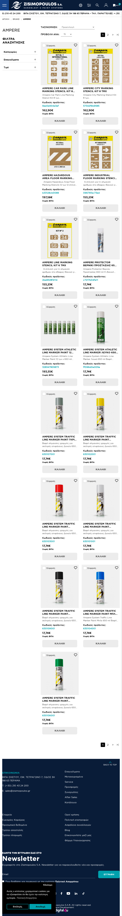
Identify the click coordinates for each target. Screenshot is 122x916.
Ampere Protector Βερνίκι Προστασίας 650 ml (99, 265)
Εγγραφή (109, 874)
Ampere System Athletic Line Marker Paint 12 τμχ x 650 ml (59, 352)
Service (69, 782)
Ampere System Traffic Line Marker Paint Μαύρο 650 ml (58, 613)
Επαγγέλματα (72, 771)
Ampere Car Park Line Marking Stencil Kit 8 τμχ (57, 91)
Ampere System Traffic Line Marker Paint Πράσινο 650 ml (58, 700)
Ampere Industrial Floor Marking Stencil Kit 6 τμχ (99, 178)
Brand (16, 19)
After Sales (71, 797)
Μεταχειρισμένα (74, 776)
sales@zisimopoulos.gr (17, 791)
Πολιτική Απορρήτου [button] (27, 898)
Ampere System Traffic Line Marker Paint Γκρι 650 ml (58, 439)
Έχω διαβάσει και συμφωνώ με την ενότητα (41, 881)
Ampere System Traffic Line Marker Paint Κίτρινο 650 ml (99, 439)
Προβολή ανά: (50, 34)
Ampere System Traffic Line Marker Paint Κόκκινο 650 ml (58, 526)
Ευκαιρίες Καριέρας (13, 820)
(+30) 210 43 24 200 (17, 785)
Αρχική (5, 19)
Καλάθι (60, 120)
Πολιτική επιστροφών (77, 820)
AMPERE (27, 19)
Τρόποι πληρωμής (12, 835)
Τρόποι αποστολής (12, 830)
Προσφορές (71, 787)
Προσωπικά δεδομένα (14, 825)
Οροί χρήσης (72, 814)
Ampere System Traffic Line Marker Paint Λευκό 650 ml (99, 526)
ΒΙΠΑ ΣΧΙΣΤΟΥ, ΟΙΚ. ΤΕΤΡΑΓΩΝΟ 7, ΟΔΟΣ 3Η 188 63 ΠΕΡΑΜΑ (28, 779)
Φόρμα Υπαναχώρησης (78, 840)
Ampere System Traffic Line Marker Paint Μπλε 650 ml (100, 613)
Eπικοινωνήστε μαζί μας (78, 835)
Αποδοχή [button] (40, 907)
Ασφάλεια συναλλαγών (78, 825)
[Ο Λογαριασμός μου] (106, 5)
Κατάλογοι (71, 802)
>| (117, 34)
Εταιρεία (7, 814)
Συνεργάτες (71, 792)
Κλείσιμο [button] (47, 885)
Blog (67, 830)
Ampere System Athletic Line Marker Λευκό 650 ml (100, 352)
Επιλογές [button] (17, 907)
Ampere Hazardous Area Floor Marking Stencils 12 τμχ (57, 178)
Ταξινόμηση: (49, 27)
